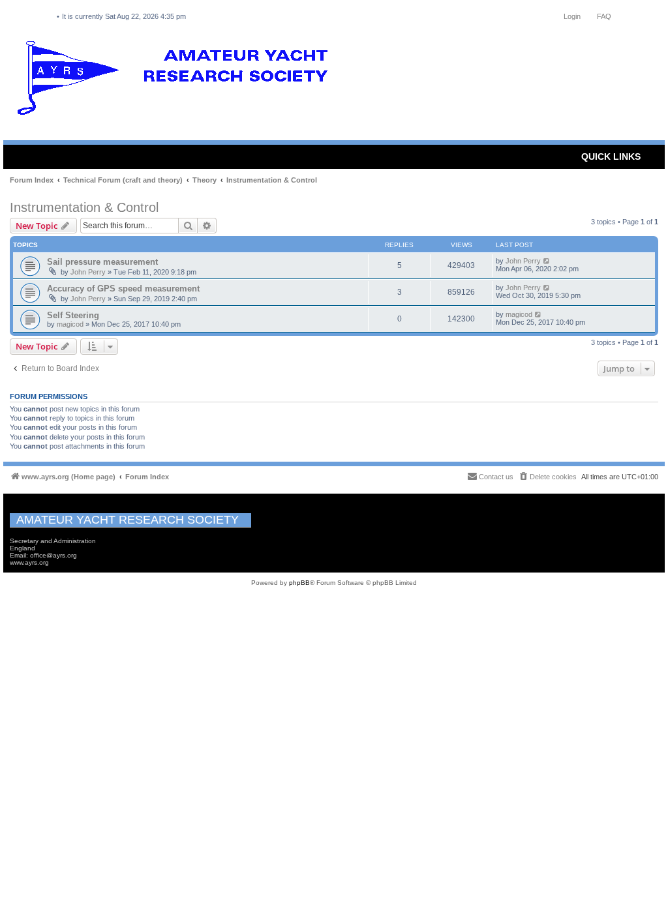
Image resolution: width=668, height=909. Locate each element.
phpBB (299, 582)
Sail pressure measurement (102, 262)
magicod (70, 324)
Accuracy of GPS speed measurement (123, 288)
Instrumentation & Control (84, 207)
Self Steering (73, 315)
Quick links (611, 156)
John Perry (88, 272)
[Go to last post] (547, 261)
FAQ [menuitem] (604, 16)
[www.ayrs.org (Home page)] (177, 80)
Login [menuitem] (572, 16)
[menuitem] (547, 476)
